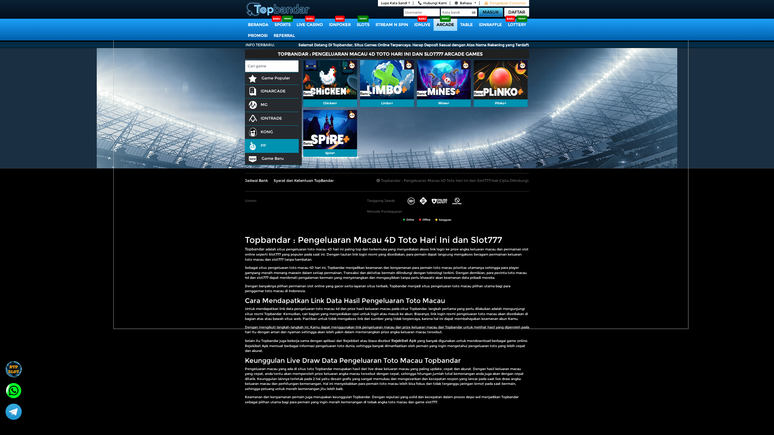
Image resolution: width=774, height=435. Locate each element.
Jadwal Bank (256, 180)
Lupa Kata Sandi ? (395, 3)
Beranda (258, 24)
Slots (363, 24)
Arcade (445, 24)
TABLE (466, 24)
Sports (283, 24)
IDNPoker (340, 24)
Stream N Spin (392, 24)
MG (264, 104)
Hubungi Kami (435, 3)
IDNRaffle (490, 24)
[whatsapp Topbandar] (13, 390)
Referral (284, 35)
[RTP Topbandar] (13, 369)
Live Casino (310, 24)
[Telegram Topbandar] (13, 411)
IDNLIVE (422, 24)
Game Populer (275, 78)
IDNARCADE (273, 91)
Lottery (517, 24)
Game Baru (272, 158)
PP (263, 145)
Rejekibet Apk (403, 340)
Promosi (258, 35)
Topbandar (255, 249)
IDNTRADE (271, 118)
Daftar (516, 12)
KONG (267, 131)
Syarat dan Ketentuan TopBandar (304, 180)
